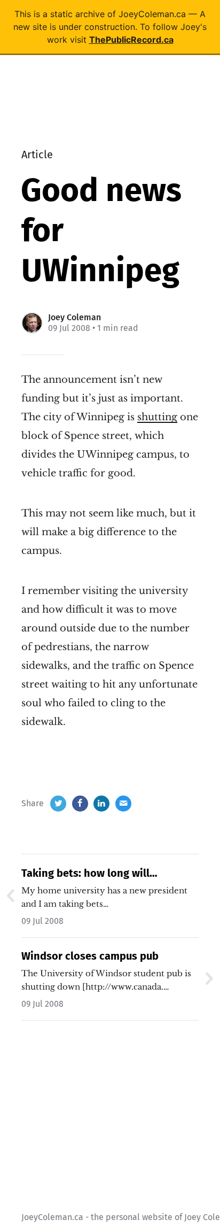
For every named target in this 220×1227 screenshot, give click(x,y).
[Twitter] (58, 804)
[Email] (123, 804)
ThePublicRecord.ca (131, 39)
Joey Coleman (74, 317)
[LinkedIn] (101, 804)
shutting (157, 417)
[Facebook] (80, 804)
